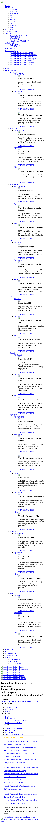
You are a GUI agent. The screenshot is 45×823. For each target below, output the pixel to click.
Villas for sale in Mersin (16, 803)
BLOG (7, 651)
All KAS (17, 473)
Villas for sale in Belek (15, 783)
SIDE (12, 17)
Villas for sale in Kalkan (17, 797)
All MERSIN (18, 595)
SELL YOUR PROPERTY (19, 41)
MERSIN (13, 27)
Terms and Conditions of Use (25, 817)
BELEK (12, 19)
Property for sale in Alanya (13, 741)
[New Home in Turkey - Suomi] (21, 61)
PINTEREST (33, 702)
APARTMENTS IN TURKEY (16, 721)
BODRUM (13, 12)
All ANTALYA (19, 243)
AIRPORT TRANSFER (18, 35)
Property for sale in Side (12, 753)
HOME (7, 6)
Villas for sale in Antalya (17, 771)
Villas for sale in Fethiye (17, 763)
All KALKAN (19, 533)
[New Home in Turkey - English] (21, 53)
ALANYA (13, 10)
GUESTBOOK (10, 29)
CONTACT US (10, 49)
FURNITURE (15, 37)
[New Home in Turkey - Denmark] (22, 64)
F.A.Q (7, 717)
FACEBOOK (5, 702)
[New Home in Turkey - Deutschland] (23, 55)
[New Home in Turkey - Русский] (22, 62)
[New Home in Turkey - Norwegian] (23, 59)
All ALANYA (19, 74)
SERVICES (9, 33)
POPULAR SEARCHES (13, 737)
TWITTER (14, 702)
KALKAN (13, 25)
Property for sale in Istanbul (13, 774)
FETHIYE (13, 21)
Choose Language (11, 51)
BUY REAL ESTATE (13, 649)
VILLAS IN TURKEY (13, 723)
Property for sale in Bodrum (13, 747)
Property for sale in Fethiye (13, 760)
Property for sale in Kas (12, 786)
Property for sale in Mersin (13, 800)
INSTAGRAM (23, 702)
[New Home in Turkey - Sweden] (22, 57)
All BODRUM (19, 130)
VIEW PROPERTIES (26, 89)
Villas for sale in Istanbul (17, 777)
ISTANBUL (14, 13)
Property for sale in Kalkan (13, 794)
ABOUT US (9, 43)
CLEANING (14, 39)
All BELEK (18, 355)
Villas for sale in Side (14, 756)
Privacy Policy (9, 817)
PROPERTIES (10, 8)
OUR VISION (15, 45)
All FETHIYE (19, 417)
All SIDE (17, 299)
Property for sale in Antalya (13, 768)
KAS (11, 23)
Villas (16, 111)
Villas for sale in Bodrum (18, 750)
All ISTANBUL (19, 186)
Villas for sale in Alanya (17, 744)
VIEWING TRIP (11, 31)
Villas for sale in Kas (13, 789)
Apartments (18, 91)
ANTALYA (14, 15)
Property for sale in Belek (12, 780)
